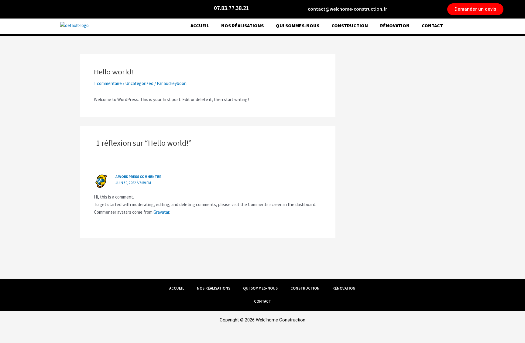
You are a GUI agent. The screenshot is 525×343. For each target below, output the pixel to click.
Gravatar (161, 212)
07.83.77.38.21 (231, 8)
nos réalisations (242, 25)
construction (349, 25)
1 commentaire (108, 83)
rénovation (395, 25)
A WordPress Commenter (138, 176)
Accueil (199, 25)
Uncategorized (139, 83)
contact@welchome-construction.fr (347, 9)
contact (432, 25)
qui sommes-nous (297, 25)
